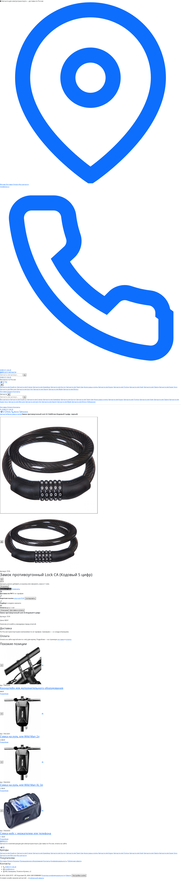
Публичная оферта (74, 861)
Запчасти (3, 414)
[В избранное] (1, 579)
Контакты (16, 392)
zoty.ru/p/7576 (19, 598)
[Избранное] (3, 382)
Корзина (16, 861)
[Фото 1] (49, 465)
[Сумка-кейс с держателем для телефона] (24, 810)
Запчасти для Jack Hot (25, 389)
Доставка (9, 184)
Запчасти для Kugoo (105, 387)
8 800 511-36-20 (5, 377)
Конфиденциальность (59, 861)
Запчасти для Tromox (121, 387)
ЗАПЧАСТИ (12, 372)
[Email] (3, 847)
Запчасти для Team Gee (74, 387)
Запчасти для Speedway (41, 387)
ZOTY (4, 372)
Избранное (91, 402)
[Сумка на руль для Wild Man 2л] (24, 714)
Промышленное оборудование (31, 861)
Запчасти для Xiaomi (40, 389)
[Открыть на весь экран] (1, 541)
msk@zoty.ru (4, 187)
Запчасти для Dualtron (8, 387)
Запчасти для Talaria (151, 387)
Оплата (16, 184)
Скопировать (30, 598)
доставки (60, 639)
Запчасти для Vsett (136, 387)
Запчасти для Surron (58, 387)
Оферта (68, 875)
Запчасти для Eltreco (70, 389)
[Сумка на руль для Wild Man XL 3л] (24, 762)
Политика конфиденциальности (53, 875)
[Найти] (24, 374)
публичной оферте (37, 878)
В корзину (4, 586)
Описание (4, 610)
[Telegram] (1, 382)
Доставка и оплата (17, 610)
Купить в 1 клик (5, 589)
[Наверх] (1, 882)
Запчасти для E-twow (24, 387)
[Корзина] (6, 382)
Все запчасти (24, 184)
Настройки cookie (79, 875)
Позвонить (16, 589)
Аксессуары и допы (91, 387)
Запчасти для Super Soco (168, 387)
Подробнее (4, 694)
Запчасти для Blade (56, 389)
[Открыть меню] (2, 384)
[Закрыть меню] (8, 394)
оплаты (68, 639)
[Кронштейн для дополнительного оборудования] (24, 665)
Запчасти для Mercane (8, 389)
